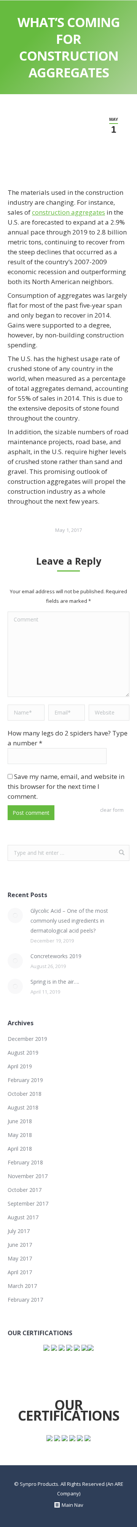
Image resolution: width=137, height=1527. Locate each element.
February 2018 (25, 1162)
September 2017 (28, 1203)
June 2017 (20, 1244)
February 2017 (25, 1299)
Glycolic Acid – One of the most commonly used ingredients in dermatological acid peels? (69, 920)
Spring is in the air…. (54, 981)
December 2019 (27, 1038)
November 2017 (28, 1176)
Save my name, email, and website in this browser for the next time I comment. (66, 786)
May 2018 (20, 1134)
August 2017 (23, 1217)
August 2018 (23, 1107)
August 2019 (23, 1052)
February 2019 (25, 1080)
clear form (112, 809)
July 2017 (19, 1231)
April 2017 (20, 1272)
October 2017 (24, 1189)
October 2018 (24, 1093)
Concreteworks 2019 (55, 956)
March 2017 (22, 1285)
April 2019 (20, 1066)
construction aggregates (68, 212)
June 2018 (20, 1121)
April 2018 (20, 1148)
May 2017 (20, 1258)
